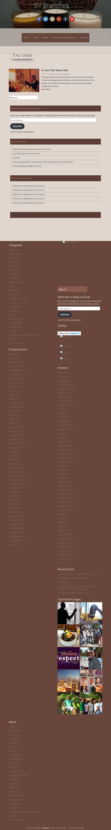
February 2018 (17, 379)
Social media (16, 327)
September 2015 (18, 443)
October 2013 (16, 532)
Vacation (14, 339)
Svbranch (16, 186)
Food (13, 286)
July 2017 (15, 391)
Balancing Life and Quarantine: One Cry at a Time (32, 149)
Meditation (15, 311)
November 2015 (18, 435)
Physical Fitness (17, 319)
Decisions (15, 266)
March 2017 (16, 399)
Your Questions (17, 343)
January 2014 (16, 520)
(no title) (16, 158)
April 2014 (15, 508)
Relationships (16, 323)
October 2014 (16, 484)
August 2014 (16, 492)
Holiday (14, 303)
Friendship (15, 290)
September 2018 (18, 370)
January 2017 (16, 403)
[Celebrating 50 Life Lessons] (91, 681)
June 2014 (15, 500)
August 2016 (16, 411)
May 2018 (15, 375)
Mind (13, 315)
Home (26, 38)
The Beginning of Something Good (25, 335)
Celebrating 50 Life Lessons (34, 186)
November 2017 (18, 387)
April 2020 (15, 354)
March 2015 (16, 464)
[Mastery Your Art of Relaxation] (69, 703)
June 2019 (15, 358)
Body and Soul (17, 254)
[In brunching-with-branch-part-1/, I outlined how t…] (69, 636)
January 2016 (16, 431)
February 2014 (17, 516)
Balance (14, 250)
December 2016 (17, 407)
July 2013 (15, 545)
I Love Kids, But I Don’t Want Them (26, 153)
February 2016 (17, 427)
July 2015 (15, 451)
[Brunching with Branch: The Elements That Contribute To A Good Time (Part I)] (91, 636)
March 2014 (16, 512)
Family (14, 270)
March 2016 (16, 423)
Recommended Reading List (64, 38)
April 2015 (15, 460)
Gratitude (15, 294)
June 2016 (15, 415)
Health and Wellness (19, 299)
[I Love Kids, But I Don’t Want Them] (91, 613)
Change (14, 258)
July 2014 (15, 496)
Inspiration (15, 307)
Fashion (14, 274)
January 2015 (16, 472)
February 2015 (17, 468)
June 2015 (15, 455)
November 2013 (18, 528)
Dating (14, 262)
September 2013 (18, 536)
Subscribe (17, 126)
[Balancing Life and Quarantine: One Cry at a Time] (69, 613)
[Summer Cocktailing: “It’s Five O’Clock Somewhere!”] (91, 703)
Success (14, 331)
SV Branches (18, 214)
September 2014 (18, 488)
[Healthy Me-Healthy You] (91, 658)
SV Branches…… (55, 5)
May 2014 (15, 504)
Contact (83, 38)
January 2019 (16, 362)
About (36, 38)
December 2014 (17, 476)
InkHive (46, 828)
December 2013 (17, 524)
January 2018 (16, 383)
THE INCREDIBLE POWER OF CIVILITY (27, 166)
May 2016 (15, 419)
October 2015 (16, 439)
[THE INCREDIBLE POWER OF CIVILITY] (69, 658)
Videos (45, 38)
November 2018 (18, 366)
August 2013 (16, 540)
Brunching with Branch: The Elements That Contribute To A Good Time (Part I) (43, 162)
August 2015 (16, 447)
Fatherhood (15, 278)
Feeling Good (16, 282)
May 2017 (15, 395)
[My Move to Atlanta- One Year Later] (69, 681)
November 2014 (18, 480)
